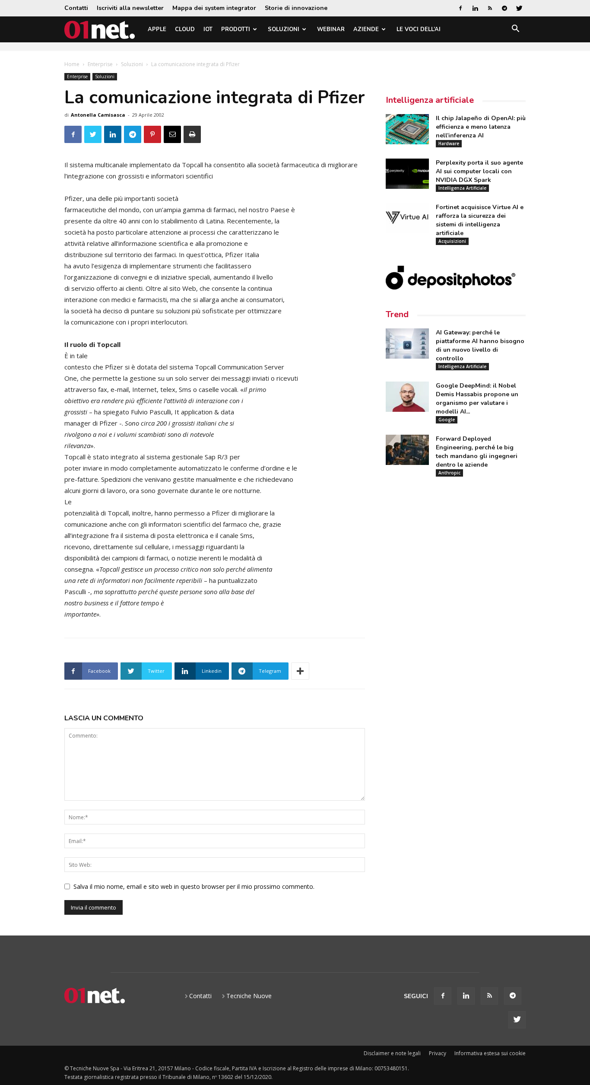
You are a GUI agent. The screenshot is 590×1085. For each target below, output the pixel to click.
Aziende (366, 29)
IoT (208, 29)
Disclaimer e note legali (392, 1053)
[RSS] (489, 8)
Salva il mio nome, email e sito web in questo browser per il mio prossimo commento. (193, 886)
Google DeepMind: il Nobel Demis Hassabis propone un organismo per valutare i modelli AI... (477, 399)
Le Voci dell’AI (419, 29)
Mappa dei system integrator (214, 8)
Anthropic (449, 473)
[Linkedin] (475, 8)
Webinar (331, 29)
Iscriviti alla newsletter (130, 8)
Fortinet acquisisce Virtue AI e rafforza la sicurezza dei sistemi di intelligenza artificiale (479, 220)
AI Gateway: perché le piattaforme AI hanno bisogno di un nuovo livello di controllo (480, 345)
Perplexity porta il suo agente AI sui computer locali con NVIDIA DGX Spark (479, 171)
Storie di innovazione (296, 8)
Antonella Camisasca (98, 114)
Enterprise (100, 64)
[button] (515, 30)
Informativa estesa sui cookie (490, 1053)
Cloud (185, 29)
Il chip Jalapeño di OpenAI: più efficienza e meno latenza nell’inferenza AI (481, 127)
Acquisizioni (452, 241)
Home (71, 64)
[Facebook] (460, 8)
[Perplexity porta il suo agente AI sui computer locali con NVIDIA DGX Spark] (407, 174)
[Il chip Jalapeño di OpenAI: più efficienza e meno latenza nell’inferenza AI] (407, 129)
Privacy (437, 1053)
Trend (397, 314)
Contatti (76, 8)
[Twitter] (519, 8)
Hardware (448, 143)
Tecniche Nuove (249, 996)
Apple (157, 29)
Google (446, 420)
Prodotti (235, 29)
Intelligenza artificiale (430, 100)
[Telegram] (504, 8)
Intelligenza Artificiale (462, 188)
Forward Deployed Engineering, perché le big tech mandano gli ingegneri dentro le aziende (476, 452)
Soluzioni (283, 29)
